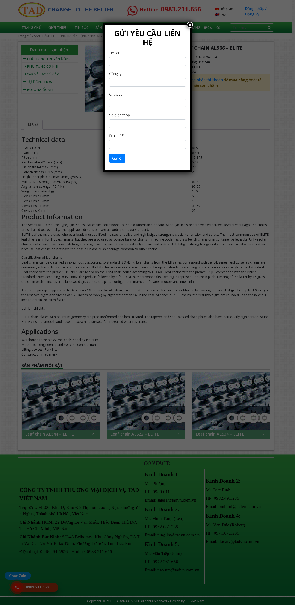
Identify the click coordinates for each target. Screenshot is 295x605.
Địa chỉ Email (119, 135)
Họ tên (114, 52)
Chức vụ (115, 94)
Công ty (115, 73)
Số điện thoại (119, 115)
